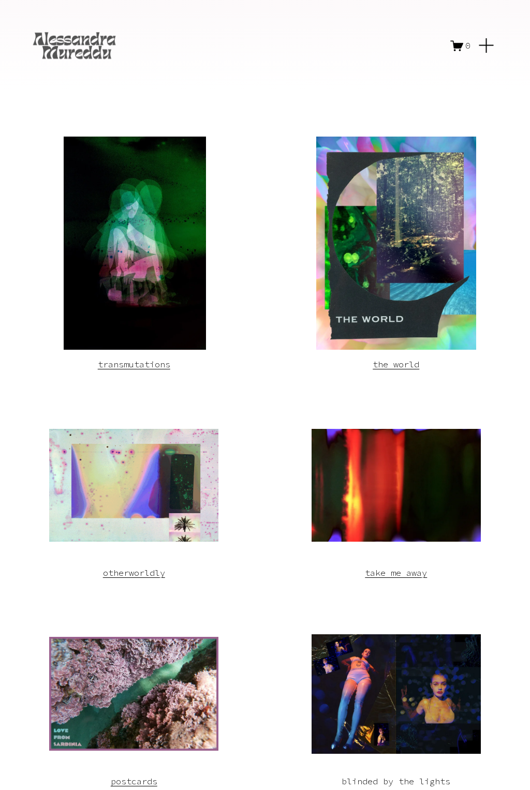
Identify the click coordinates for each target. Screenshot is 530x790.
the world (396, 364)
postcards (134, 781)
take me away (396, 572)
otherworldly (134, 572)
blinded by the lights (396, 781)
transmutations (134, 364)
